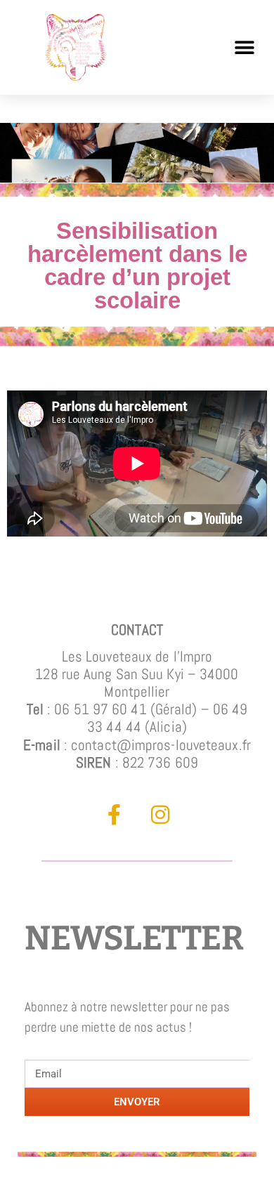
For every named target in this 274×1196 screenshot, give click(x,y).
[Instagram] (160, 815)
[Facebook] (114, 815)
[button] (244, 47)
